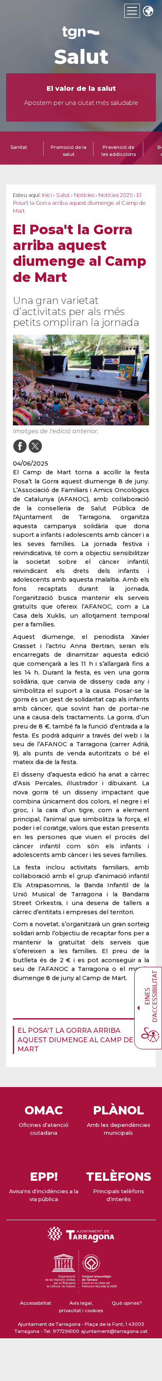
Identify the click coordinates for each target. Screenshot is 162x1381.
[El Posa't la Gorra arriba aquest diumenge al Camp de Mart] (81, 380)
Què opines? (127, 1303)
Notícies (84, 195)
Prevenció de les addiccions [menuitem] (118, 150)
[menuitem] (78, 1040)
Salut (81, 57)
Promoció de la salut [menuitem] (68, 150)
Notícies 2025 (115, 195)
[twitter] (35, 446)
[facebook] (20, 446)
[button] (148, 11)
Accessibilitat (35, 1303)
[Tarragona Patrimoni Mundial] (81, 1288)
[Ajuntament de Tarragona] (81, 35)
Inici (47, 195)
